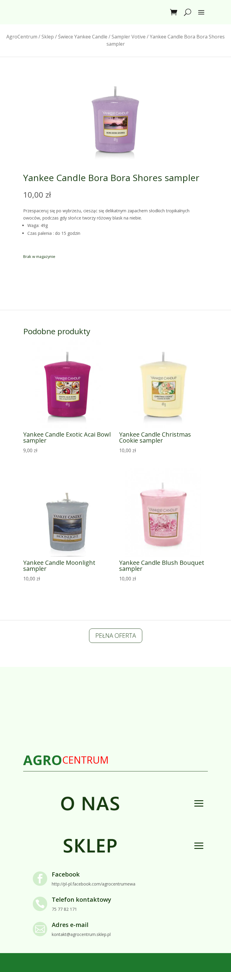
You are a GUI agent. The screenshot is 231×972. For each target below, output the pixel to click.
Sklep (48, 36)
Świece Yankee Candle (82, 36)
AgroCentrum (21, 36)
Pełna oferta (115, 635)
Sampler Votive (129, 36)
